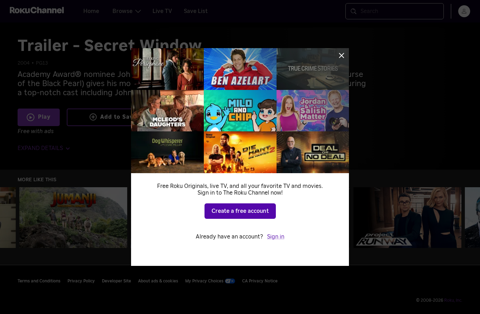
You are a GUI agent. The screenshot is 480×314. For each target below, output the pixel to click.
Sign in (275, 237)
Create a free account (240, 211)
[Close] (341, 55)
